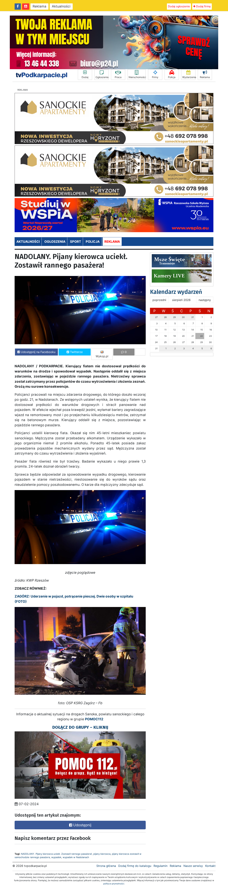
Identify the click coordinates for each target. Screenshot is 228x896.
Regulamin (160, 866)
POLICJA (93, 241)
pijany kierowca (101, 853)
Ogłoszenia (101, 77)
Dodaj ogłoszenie (179, 6)
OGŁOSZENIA (54, 241)
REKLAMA (112, 241)
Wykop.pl (102, 356)
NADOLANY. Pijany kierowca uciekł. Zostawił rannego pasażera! (56, 853)
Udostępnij (81, 825)
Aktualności (61, 6)
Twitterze (76, 352)
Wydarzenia (188, 77)
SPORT (75, 241)
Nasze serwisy (193, 866)
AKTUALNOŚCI (28, 241)
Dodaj (85, 77)
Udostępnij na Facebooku (37, 352)
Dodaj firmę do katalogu (134, 866)
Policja (171, 77)
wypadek (56, 857)
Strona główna (106, 866)
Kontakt (210, 866)
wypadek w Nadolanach (76, 857)
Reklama (39, 6)
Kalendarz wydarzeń (176, 291)
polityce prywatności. (114, 883)
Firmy (155, 77)
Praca (118, 77)
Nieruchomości (137, 77)
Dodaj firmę (203, 6)
